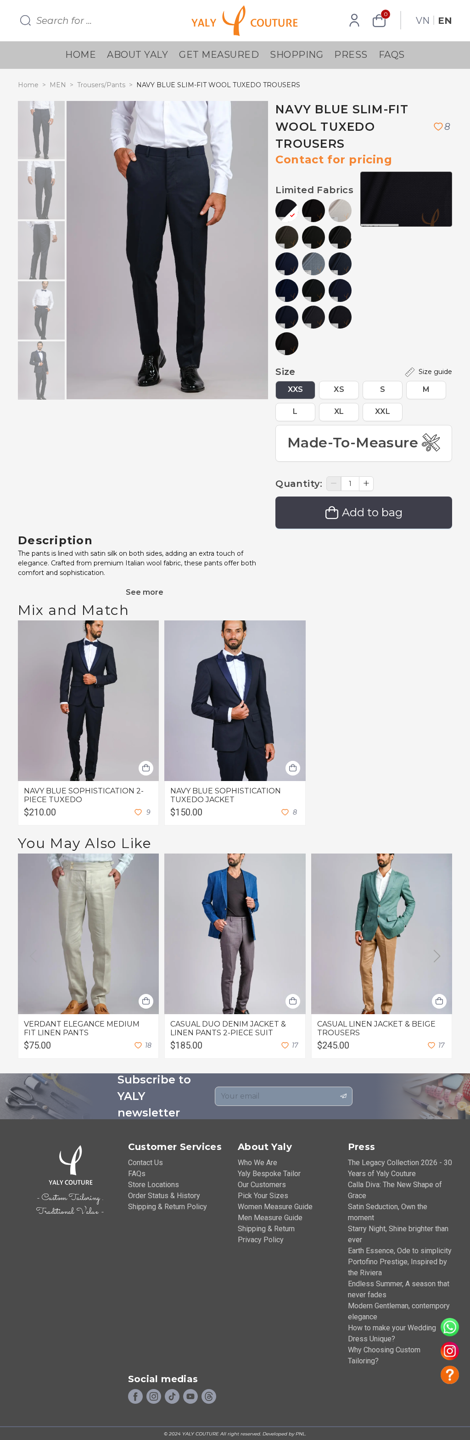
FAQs (392, 54)
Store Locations (153, 1184)
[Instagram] (153, 1397)
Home (80, 54)
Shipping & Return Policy (167, 1206)
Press (351, 54)
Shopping (296, 54)
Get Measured (219, 54)
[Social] (208, 1397)
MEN (58, 85)
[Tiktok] (172, 1397)
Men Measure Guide (270, 1217)
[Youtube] (190, 1397)
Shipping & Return (266, 1228)
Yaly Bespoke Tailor (269, 1173)
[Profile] (354, 20)
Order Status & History (164, 1195)
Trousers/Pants (101, 85)
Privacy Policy (261, 1239)
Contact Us (145, 1162)
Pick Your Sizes (263, 1195)
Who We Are (257, 1162)
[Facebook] (135, 1397)
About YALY (137, 54)
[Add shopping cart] (146, 768)
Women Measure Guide (275, 1206)
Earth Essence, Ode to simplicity (400, 1250)
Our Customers (262, 1184)
